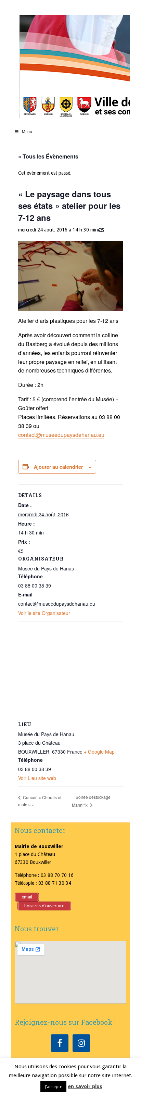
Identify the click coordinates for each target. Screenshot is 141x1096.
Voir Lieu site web (37, 777)
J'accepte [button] (53, 1086)
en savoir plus (85, 1086)
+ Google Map (99, 751)
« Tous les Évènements (48, 156)
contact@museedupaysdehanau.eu (61, 435)
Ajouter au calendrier (58, 466)
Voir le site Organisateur (44, 612)
